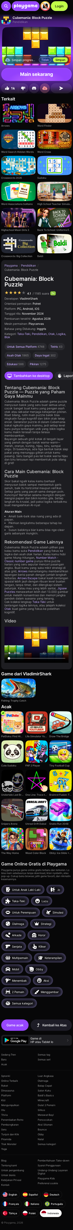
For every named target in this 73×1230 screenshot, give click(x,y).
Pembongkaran (10, 1124)
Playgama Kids (46, 1178)
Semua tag (44, 1054)
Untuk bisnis (8, 1175)
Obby (41, 1134)
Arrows (22, 571)
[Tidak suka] (23, 88)
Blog (3, 1160)
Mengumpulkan (10, 1105)
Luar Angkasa (46, 1075)
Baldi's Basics (46, 1095)
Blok (7, 337)
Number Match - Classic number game (31, 559)
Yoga (4, 1148)
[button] (36, 1040)
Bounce (42, 1129)
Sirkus (41, 1110)
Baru (3, 1059)
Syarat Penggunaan (49, 1165)
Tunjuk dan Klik (10, 1134)
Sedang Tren (8, 1054)
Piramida (6, 1139)
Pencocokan (45, 1119)
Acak (4, 1064)
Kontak (5, 1184)
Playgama (11, 265)
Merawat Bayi (46, 1114)
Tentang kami (9, 1165)
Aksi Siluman (45, 1124)
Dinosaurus (7, 1090)
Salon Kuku (44, 1090)
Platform (6, 1095)
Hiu (3, 1110)
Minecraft (43, 1100)
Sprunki (5, 1075)
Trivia (4, 1114)
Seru (3, 1129)
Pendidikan (29, 265)
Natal (41, 1139)
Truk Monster (8, 1144)
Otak (51, 334)
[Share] (61, 88)
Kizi (3, 1100)
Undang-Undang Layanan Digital (53, 1172)
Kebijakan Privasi (11, 1180)
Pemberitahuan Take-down (53, 1160)
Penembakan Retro (12, 1119)
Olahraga (43, 1080)
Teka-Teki (23, 334)
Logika (60, 334)
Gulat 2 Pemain (46, 1105)
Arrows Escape (27, 578)
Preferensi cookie (48, 1183)
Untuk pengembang (12, 1170)
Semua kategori (47, 1144)
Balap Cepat (45, 1085)
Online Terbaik (9, 1080)
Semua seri (44, 1059)
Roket (4, 1085)
